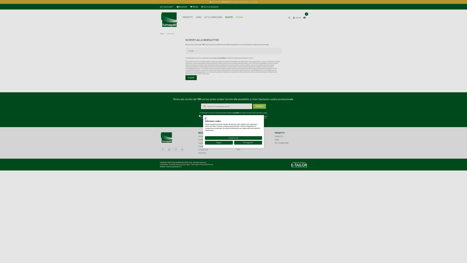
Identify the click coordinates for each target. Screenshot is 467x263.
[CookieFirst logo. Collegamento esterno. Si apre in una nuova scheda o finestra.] (206, 118)
